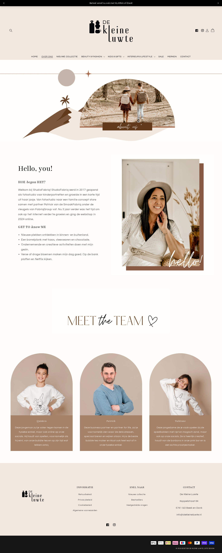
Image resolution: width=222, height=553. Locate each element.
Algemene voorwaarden (85, 510)
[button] (11, 30)
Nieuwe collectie (137, 494)
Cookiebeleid (85, 505)
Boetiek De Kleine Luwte (192, 548)
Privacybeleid (85, 500)
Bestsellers (137, 500)
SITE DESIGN (209, 548)
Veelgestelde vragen (137, 505)
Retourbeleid (85, 494)
